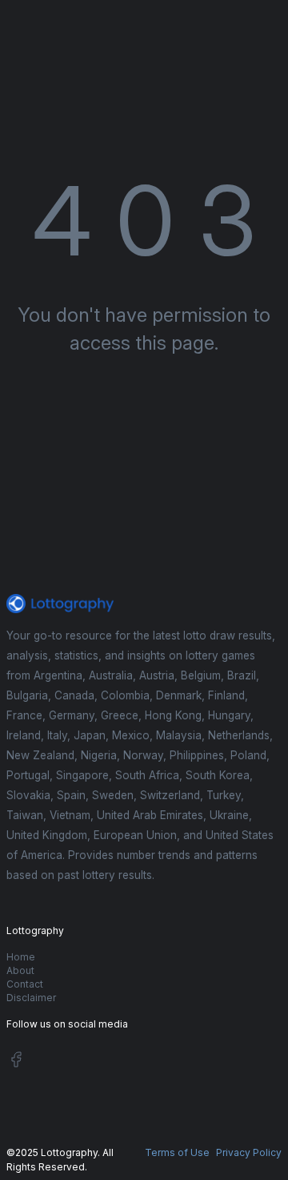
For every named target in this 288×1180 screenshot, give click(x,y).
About (20, 970)
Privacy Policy (249, 1152)
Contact (24, 984)
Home (20, 957)
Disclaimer (31, 998)
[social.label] (16, 1062)
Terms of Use (177, 1152)
